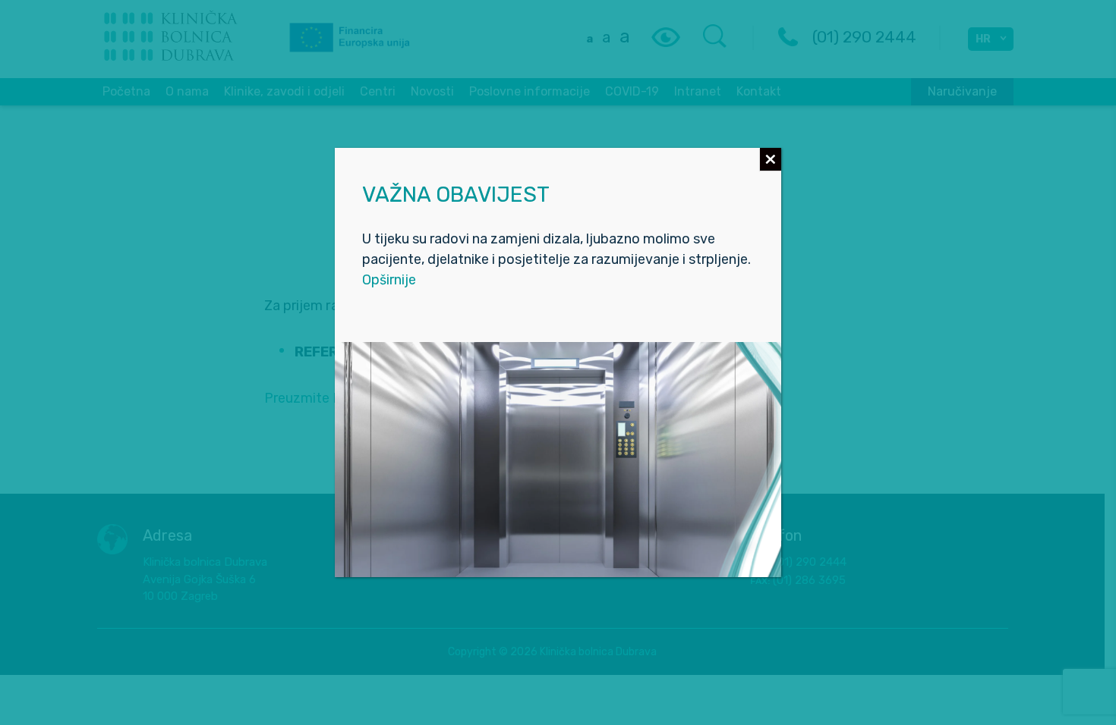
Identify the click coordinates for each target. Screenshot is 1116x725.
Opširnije (389, 279)
